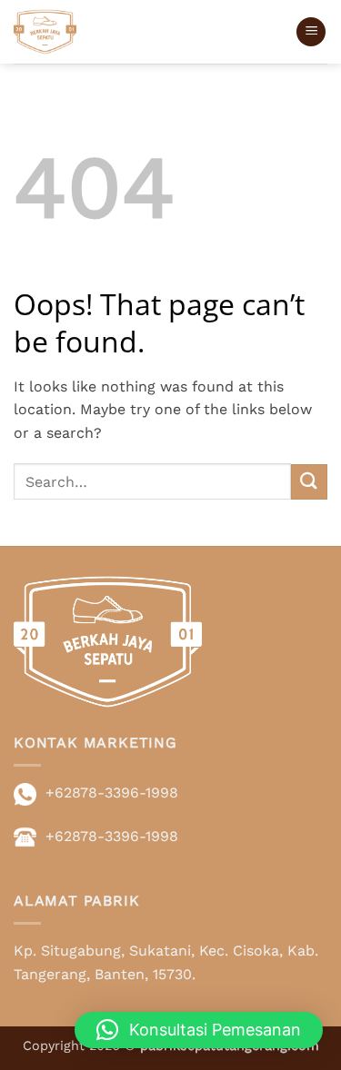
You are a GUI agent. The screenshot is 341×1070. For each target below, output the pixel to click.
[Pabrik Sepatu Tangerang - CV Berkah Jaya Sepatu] (55, 32)
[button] (311, 32)
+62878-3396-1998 (111, 792)
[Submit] (309, 482)
